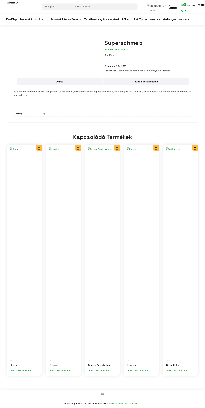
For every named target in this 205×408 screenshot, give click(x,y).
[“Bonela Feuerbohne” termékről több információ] (117, 148)
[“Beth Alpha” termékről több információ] (195, 148)
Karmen (131, 365)
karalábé (150, 70)
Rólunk (126, 19)
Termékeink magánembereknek (101, 19)
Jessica (53, 365)
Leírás (59, 81)
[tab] (60, 81)
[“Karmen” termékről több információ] (156, 148)
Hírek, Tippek (140, 19)
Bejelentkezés (162, 9)
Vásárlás (155, 19)
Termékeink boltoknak (32, 19)
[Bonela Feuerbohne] (102, 252)
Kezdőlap (11, 19)
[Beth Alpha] (180, 252)
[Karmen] (141, 252)
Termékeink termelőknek (64, 19)
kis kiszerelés (163, 70)
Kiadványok (169, 19)
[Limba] (24, 252)
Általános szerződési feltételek (123, 403)
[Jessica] (63, 252)
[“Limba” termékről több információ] (38, 148)
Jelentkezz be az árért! (116, 49)
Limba (13, 365)
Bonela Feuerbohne (99, 365)
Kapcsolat (185, 19)
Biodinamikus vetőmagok (131, 70)
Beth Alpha (172, 365)
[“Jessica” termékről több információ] (77, 148)
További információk (145, 81)
